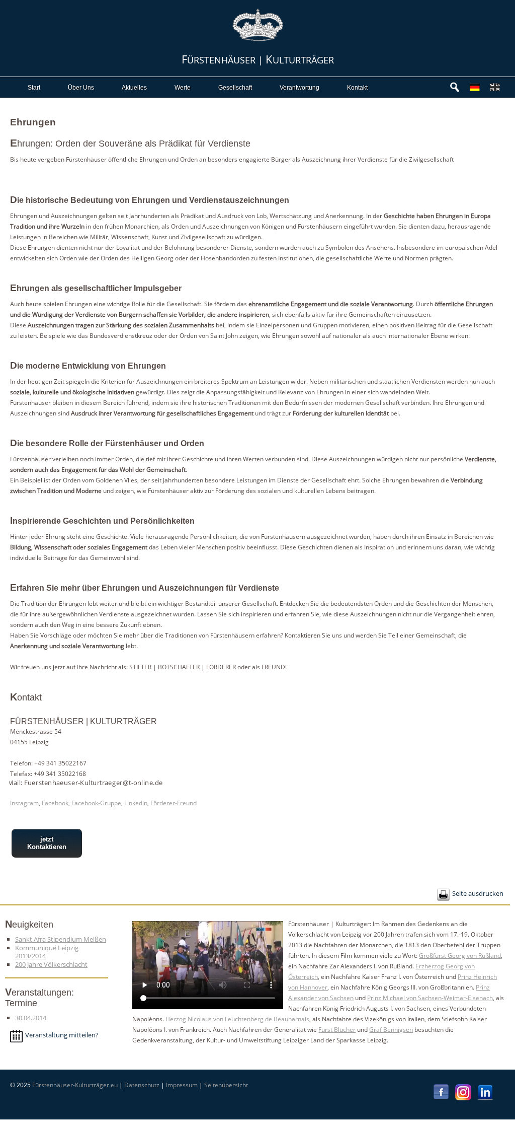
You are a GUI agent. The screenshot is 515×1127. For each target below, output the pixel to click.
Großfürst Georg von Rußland (460, 955)
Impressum (182, 1085)
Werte (183, 87)
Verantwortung (299, 87)
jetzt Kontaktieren (46, 843)
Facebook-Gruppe (96, 803)
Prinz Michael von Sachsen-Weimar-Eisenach (430, 998)
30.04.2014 (30, 1017)
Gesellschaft (235, 87)
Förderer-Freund (173, 803)
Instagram (24, 803)
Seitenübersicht (226, 1085)
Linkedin (135, 803)
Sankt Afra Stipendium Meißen (60, 939)
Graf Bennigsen (391, 1029)
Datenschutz (141, 1085)
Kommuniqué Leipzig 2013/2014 (46, 952)
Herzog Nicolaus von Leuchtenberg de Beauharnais (237, 1019)
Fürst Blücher (337, 1029)
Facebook (55, 803)
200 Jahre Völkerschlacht (51, 964)
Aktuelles (134, 87)
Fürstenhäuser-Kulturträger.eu (75, 1085)
